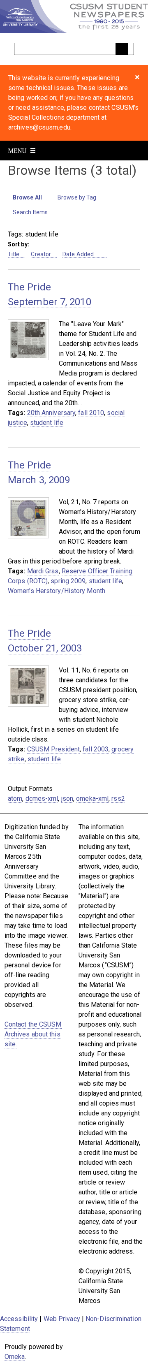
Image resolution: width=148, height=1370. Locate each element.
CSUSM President (53, 749)
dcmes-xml (41, 798)
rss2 (118, 798)
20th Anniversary (51, 413)
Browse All (27, 197)
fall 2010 (91, 413)
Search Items (30, 212)
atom (15, 798)
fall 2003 (96, 749)
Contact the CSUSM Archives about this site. (33, 1034)
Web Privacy (62, 1319)
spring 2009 (68, 581)
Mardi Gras (43, 571)
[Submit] (122, 49)
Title (14, 254)
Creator (41, 254)
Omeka (15, 1357)
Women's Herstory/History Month (56, 591)
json (67, 798)
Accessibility (19, 1319)
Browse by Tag (77, 197)
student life (46, 423)
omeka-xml (92, 798)
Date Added (78, 254)
